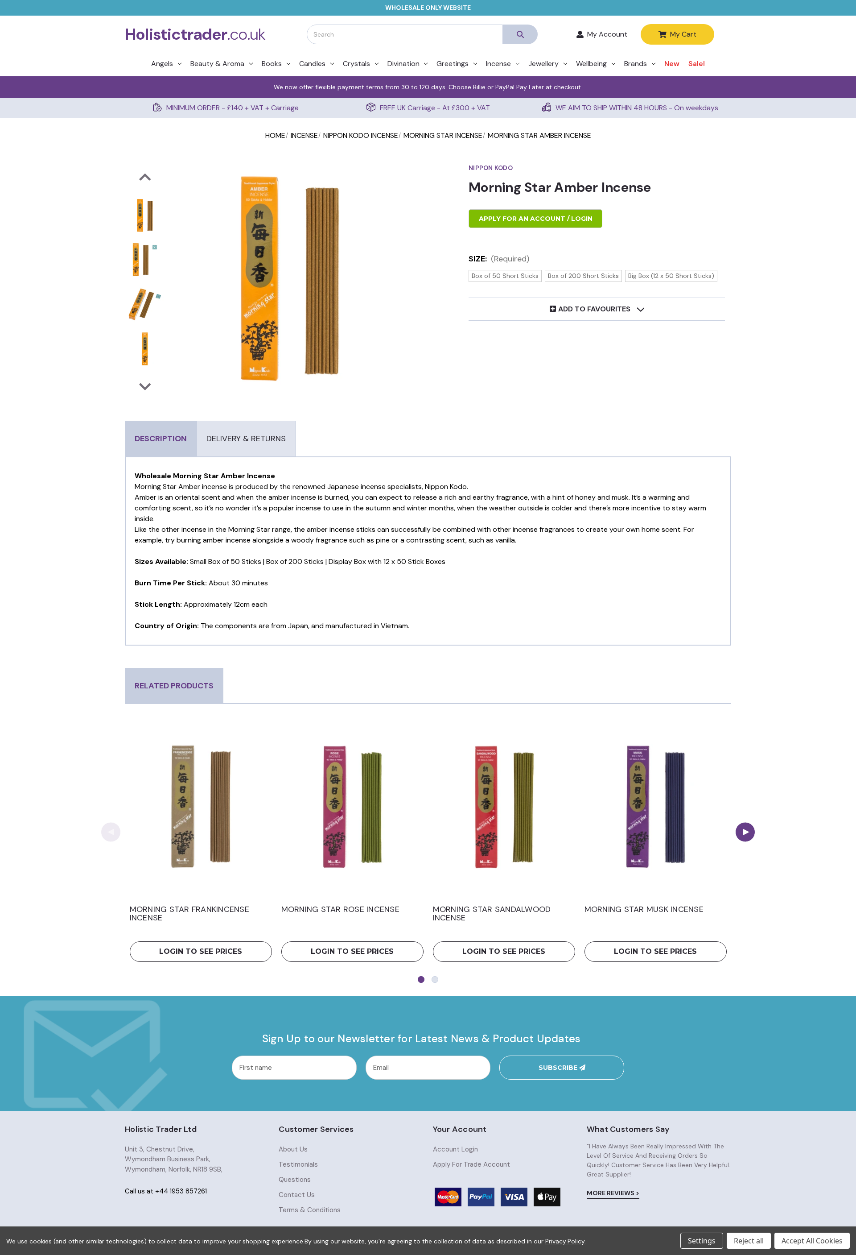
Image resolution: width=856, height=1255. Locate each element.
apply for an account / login (536, 219)
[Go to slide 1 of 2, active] (421, 979)
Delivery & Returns (246, 438)
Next (745, 832)
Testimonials (298, 1164)
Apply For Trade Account (471, 1164)
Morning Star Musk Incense (644, 909)
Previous (111, 832)
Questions (295, 1179)
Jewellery (543, 63)
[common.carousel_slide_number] (145, 215)
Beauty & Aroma (217, 63)
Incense (498, 63)
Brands (635, 63)
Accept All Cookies (812, 1241)
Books (272, 63)
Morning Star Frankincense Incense (189, 914)
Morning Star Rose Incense (340, 909)
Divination (403, 63)
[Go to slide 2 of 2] (435, 979)
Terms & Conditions (310, 1209)
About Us (293, 1149)
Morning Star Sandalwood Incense (492, 914)
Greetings (452, 63)
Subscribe (559, 1068)
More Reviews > (613, 1193)
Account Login (455, 1149)
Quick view (201, 806)
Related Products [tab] (174, 685)
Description (161, 438)
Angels (162, 63)
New (671, 63)
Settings (702, 1241)
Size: (499, 258)
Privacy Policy (564, 1241)
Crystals (356, 63)
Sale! (696, 63)
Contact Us (297, 1194)
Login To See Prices (200, 951)
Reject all (749, 1241)
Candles (312, 63)
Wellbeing (591, 63)
